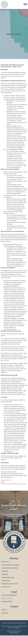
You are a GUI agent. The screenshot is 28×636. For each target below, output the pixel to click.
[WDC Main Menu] (25, 4)
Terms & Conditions (9, 595)
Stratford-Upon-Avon (9, 584)
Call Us (4, 610)
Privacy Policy (6, 598)
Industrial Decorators (9, 568)
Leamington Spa (7, 577)
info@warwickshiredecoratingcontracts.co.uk (13, 484)
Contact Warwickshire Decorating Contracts (14, 524)
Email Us (4, 613)
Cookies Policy (7, 601)
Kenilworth (5, 580)
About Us (5, 562)
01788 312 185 (7, 480)
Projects (4, 571)
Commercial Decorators (10, 565)
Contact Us (5, 587)
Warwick (4, 574)
